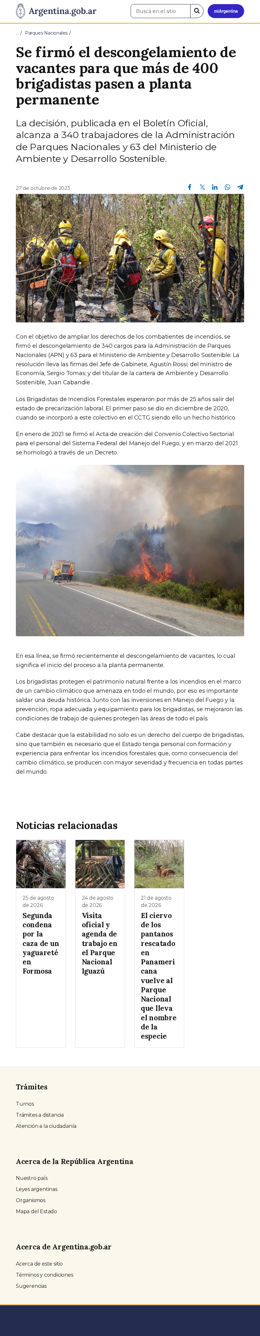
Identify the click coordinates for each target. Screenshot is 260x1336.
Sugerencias (31, 1286)
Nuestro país (32, 1178)
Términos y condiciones (44, 1275)
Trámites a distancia (40, 1115)
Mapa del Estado (36, 1211)
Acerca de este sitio (39, 1264)
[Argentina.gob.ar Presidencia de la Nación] (56, 11)
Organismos (30, 1200)
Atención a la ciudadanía (46, 1126)
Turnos (25, 1104)
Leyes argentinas (36, 1189)
